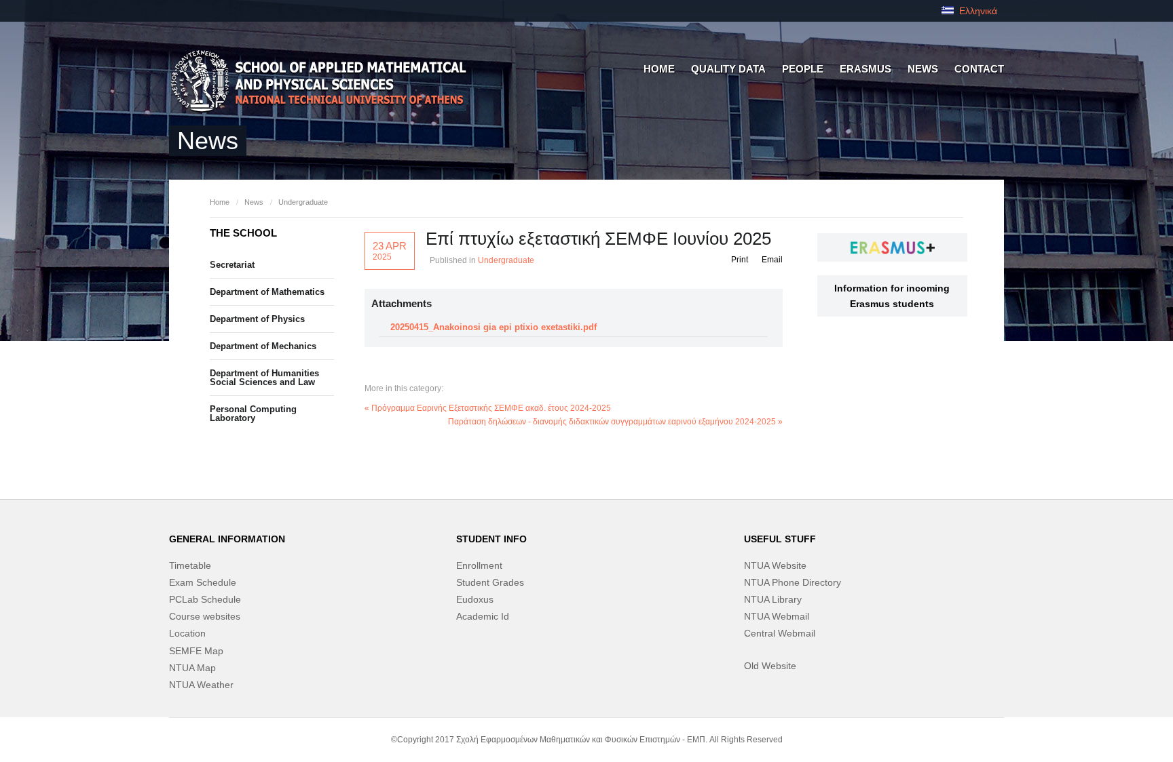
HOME (659, 69)
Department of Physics (257, 319)
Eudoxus (475, 599)
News (923, 69)
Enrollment (479, 565)
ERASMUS (865, 69)
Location (187, 633)
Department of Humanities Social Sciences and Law (264, 377)
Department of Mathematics (267, 292)
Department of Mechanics (263, 346)
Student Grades (490, 582)
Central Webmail (779, 633)
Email (772, 259)
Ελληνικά (976, 10)
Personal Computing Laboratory (253, 413)
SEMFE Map (196, 650)
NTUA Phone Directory (792, 582)
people (802, 69)
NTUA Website (775, 565)
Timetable (190, 565)
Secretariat (232, 265)
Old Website (770, 665)
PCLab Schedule (205, 599)
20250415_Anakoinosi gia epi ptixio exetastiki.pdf (493, 327)
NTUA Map (192, 667)
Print (739, 259)
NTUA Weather (201, 684)
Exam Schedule (202, 582)
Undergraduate (303, 202)
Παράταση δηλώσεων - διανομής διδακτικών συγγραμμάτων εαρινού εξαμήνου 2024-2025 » (615, 421)
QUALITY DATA (728, 69)
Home (219, 202)
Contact (979, 69)
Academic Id (482, 616)
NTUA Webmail (776, 616)
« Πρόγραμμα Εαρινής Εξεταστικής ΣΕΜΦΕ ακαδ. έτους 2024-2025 (488, 408)
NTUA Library (773, 599)
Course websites (204, 616)
